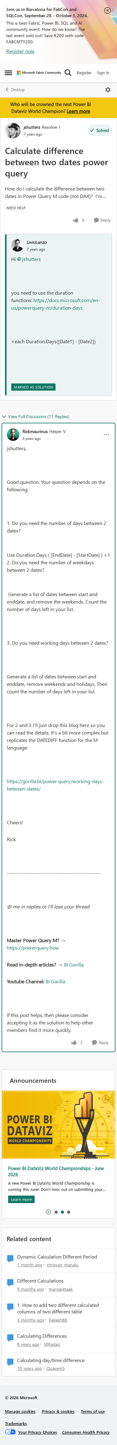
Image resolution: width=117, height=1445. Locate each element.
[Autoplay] (48, 1212)
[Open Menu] (108, 89)
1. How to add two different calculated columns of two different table (58, 1308)
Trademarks (16, 1423)
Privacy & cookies (58, 1411)
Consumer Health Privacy (86, 1432)
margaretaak (61, 1289)
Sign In (103, 72)
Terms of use (93, 1411)
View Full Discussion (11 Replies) (38, 416)
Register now (20, 51)
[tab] (56, 1212)
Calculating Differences (42, 1336)
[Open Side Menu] (8, 72)
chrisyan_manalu (62, 1265)
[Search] (68, 72)
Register (84, 72)
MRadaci (52, 1344)
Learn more (78, 111)
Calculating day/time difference (51, 1360)
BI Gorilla (74, 964)
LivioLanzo (37, 242)
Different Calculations (40, 1281)
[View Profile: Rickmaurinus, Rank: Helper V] (13, 434)
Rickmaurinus (35, 431)
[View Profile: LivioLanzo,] (17, 245)
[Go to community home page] (39, 73)
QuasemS (55, 1368)
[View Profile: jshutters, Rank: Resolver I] (13, 130)
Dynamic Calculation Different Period (57, 1257)
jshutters (32, 127)
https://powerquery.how (33, 947)
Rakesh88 (58, 1320)
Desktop (18, 89)
